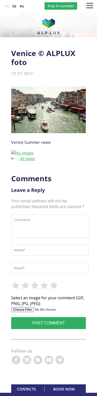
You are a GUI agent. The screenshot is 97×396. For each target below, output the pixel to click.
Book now (64, 389)
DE (14, 6)
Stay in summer (61, 5)
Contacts (26, 389)
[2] (25, 285)
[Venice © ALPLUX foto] (22, 153)
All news (27, 158)
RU (22, 6)
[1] (16, 285)
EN (7, 6)
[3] (35, 285)
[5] (54, 285)
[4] (44, 285)
